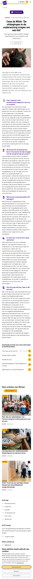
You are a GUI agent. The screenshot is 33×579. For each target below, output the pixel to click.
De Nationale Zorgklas (9, 355)
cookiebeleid (20, 562)
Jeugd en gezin (9, 536)
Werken (7, 17)
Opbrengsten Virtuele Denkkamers (13, 369)
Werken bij (8, 519)
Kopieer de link (17, 42)
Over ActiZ (8, 516)
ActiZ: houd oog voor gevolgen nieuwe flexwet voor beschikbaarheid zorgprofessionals (15, 485)
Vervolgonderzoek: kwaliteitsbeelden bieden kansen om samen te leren (15, 452)
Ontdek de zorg (7, 359)
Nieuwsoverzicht (10, 503)
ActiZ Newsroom (10, 513)
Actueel (5, 7)
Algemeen (8, 545)
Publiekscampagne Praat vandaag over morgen (14, 364)
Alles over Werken (10, 390)
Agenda (7, 510)
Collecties (8, 506)
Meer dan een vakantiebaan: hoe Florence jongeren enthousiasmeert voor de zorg (16, 419)
